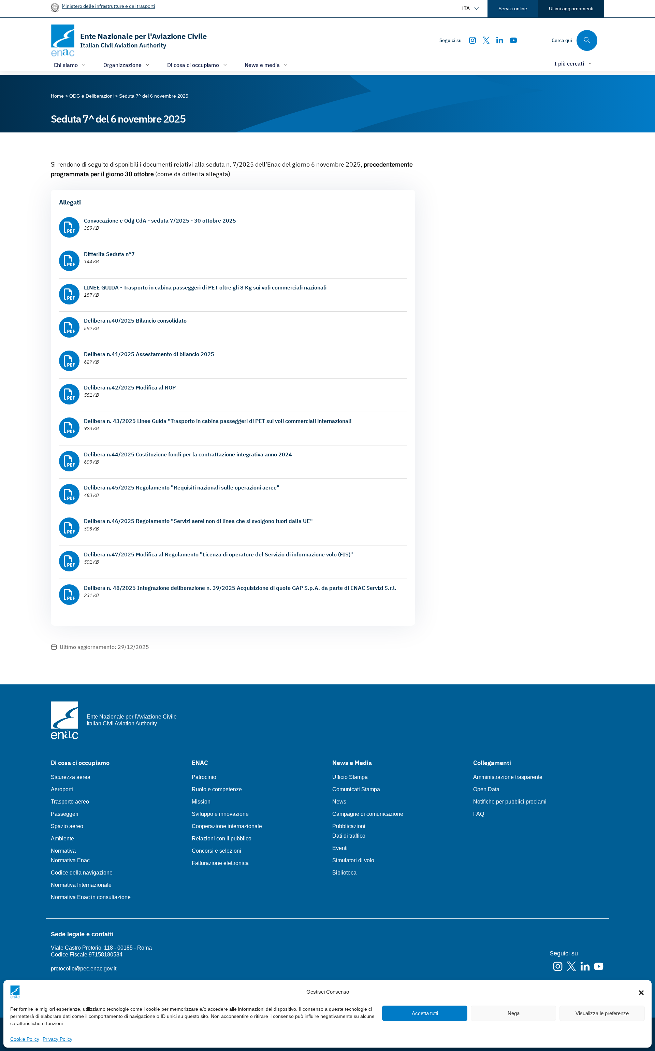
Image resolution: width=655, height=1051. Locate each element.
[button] (641, 992)
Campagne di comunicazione (367, 814)
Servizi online (512, 8)
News (339, 802)
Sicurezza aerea (70, 777)
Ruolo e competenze (217, 789)
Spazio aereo (67, 826)
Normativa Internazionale (81, 885)
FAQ (478, 814)
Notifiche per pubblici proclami (510, 802)
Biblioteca (344, 873)
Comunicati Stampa (356, 789)
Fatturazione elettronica (220, 863)
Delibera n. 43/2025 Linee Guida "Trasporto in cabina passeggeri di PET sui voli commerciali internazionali (217, 420)
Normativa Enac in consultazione (91, 897)
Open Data (486, 789)
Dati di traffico (348, 836)
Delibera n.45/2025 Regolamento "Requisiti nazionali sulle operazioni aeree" (181, 487)
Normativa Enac (70, 860)
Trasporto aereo (70, 802)
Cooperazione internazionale (227, 826)
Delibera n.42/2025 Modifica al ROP (130, 387)
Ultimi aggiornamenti (571, 8)
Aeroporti (62, 789)
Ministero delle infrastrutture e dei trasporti (108, 6)
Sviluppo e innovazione (220, 814)
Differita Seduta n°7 (109, 254)
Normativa (63, 851)
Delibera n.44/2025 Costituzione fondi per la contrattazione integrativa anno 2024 (188, 454)
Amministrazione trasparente (507, 777)
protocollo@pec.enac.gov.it (83, 968)
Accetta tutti (425, 1013)
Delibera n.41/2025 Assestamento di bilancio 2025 (149, 354)
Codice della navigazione (82, 873)
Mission (201, 802)
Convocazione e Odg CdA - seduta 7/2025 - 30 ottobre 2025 (160, 220)
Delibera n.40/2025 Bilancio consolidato (135, 320)
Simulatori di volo (353, 860)
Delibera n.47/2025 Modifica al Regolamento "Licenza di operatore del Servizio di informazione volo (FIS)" (218, 554)
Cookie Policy (24, 1039)
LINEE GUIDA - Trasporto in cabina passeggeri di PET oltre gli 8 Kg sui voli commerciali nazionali (205, 287)
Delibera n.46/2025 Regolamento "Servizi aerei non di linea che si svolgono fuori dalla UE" (198, 520)
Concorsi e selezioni (216, 851)
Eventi (340, 848)
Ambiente (62, 838)
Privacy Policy (57, 1039)
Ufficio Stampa (350, 777)
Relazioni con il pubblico (221, 838)
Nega (514, 1013)
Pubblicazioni (348, 826)
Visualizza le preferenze (602, 1013)
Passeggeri (64, 814)
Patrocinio (204, 777)
